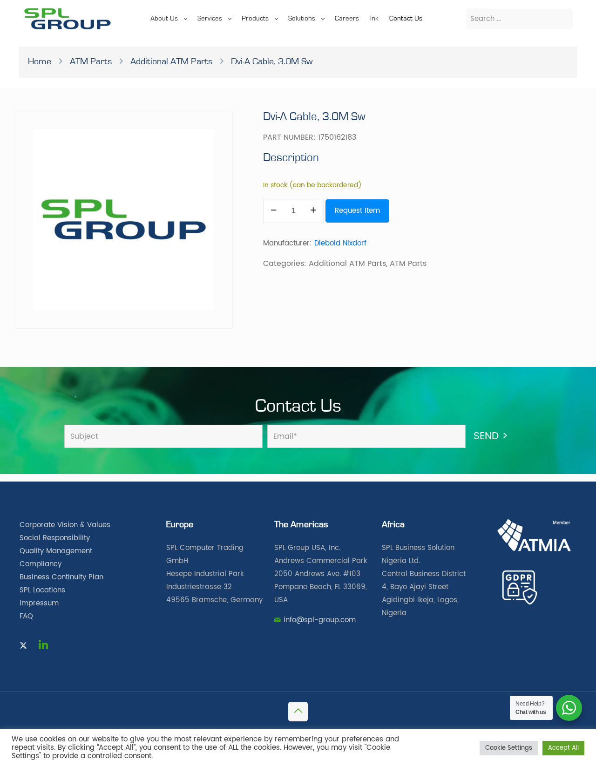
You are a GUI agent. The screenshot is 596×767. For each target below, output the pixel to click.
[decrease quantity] (273, 211)
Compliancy (40, 564)
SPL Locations (42, 590)
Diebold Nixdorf (340, 243)
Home (39, 61)
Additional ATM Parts (171, 61)
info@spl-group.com (320, 620)
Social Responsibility (55, 538)
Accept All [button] (563, 748)
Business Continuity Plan (61, 577)
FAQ (26, 616)
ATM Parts (91, 61)
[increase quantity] (313, 211)
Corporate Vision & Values (65, 525)
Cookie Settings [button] (508, 748)
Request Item (357, 211)
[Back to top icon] (298, 711)
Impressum (39, 603)
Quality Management (56, 551)
